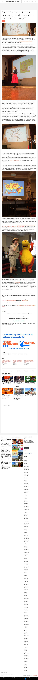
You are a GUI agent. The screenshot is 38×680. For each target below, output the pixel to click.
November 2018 (26, 584)
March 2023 (26, 518)
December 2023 (26, 504)
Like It (12, 370)
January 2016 (26, 636)
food (8, 455)
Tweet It (5, 370)
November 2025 (26, 471)
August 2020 (26, 553)
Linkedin (26, 370)
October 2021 (26, 541)
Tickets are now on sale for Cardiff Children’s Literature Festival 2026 (6, 361)
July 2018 (25, 590)
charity (5, 440)
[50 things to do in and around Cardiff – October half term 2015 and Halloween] (7, 391)
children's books (5, 442)
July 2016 (25, 627)
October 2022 (26, 526)
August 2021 (26, 543)
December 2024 (26, 486)
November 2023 (26, 506)
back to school (3, 439)
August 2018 (26, 589)
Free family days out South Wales (5, 458)
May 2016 (25, 630)
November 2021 (26, 540)
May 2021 (25, 546)
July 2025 (25, 477)
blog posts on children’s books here (16, 302)
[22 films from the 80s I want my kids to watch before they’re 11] (15, 441)
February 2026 (26, 466)
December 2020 (26, 547)
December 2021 (26, 538)
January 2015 (26, 655)
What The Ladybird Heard (14, 160)
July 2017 (25, 609)
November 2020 (26, 549)
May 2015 (25, 649)
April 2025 (25, 481)
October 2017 (26, 604)
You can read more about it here (19, 320)
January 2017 (26, 618)
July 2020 (25, 555)
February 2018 (26, 598)
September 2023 (26, 509)
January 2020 (26, 564)
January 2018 (26, 599)
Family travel (3, 455)
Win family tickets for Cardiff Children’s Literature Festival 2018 (17, 361)
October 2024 (26, 489)
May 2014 (25, 665)
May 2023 (25, 515)
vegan (4, 468)
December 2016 (26, 619)
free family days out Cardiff (8, 457)
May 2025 (25, 480)
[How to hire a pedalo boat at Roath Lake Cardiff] (20, 453)
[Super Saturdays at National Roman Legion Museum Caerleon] (20, 464)
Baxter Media (35, 675)
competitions (2, 445)
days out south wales (6, 446)
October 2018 (26, 586)
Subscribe (26, 448)
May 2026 (25, 461)
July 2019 (25, 572)
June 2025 (25, 478)
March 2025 (26, 483)
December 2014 (26, 656)
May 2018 (25, 593)
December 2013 (26, 667)
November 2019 (26, 567)
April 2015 (25, 650)
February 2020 (26, 563)
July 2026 (25, 458)
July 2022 (25, 529)
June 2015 (25, 647)
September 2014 (26, 661)
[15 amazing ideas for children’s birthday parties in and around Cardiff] (15, 453)
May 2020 (25, 558)
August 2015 (26, 644)
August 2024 (26, 492)
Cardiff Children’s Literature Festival (25, 41)
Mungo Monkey (10, 122)
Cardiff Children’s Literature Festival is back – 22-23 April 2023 (28, 361)
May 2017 (25, 612)
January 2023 (26, 521)
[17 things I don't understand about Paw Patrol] (15, 447)
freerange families (4, 459)
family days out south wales (5, 452)
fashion (7, 455)
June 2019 (25, 573)
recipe (9, 463)
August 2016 (26, 626)
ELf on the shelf (8, 446)
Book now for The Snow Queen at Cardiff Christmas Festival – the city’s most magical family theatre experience (19, 397)
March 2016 (26, 633)
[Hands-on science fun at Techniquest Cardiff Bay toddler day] (7, 379)
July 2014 (25, 664)
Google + (19, 370)
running (2, 466)
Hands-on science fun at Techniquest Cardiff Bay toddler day (6, 384)
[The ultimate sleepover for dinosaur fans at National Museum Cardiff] (30, 379)
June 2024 (25, 495)
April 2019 (25, 576)
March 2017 (26, 615)
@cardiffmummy (25, 300)
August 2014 (26, 662)
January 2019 (26, 581)
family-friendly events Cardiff (5, 447)
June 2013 (25, 669)
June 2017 (25, 610)
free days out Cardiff (6, 456)
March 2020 (26, 561)
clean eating (7, 444)
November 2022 (26, 524)
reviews (8, 465)
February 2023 (26, 520)
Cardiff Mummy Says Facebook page (9, 300)
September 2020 (26, 552)
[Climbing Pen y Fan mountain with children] (15, 459)
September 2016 (26, 624)
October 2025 (26, 472)
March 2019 (26, 578)
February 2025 (26, 484)
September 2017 (26, 606)
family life (8, 454)
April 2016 (25, 632)
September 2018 (26, 587)
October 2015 (26, 641)
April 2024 (25, 498)
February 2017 (26, 616)
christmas (3, 444)
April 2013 (25, 670)
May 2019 (25, 575)
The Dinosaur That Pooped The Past (17, 226)
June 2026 (25, 460)
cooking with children (6, 445)
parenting (5, 463)
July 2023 (25, 512)
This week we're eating (6, 468)
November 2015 (26, 639)
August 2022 (26, 527)
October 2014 (26, 659)
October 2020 (26, 550)
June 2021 (25, 544)
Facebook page (17, 282)
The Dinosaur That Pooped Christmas (23, 225)
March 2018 (26, 596)
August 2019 (26, 570)
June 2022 (25, 530)
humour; (5, 462)
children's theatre (5, 443)
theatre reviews (5, 466)
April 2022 (25, 533)
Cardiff (3, 20)
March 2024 (26, 500)
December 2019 (26, 566)
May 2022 (25, 532)
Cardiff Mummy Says (12, 1)
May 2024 (25, 497)
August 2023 (26, 510)
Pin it (33, 370)
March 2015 (26, 652)
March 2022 (26, 535)
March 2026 (26, 464)
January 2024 (26, 503)
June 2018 (25, 592)
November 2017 (26, 603)
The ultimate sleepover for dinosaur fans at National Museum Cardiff (30, 384)
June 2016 (25, 629)
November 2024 (26, 487)
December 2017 (26, 601)
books (5, 439)
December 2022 (26, 523)
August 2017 (26, 607)
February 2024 (26, 501)
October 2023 (26, 507)
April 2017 (25, 613)
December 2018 (26, 583)
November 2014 (26, 658)
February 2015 (26, 653)
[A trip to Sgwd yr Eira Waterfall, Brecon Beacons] (20, 459)
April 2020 (25, 560)
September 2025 (26, 474)
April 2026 (25, 463)
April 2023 (25, 517)
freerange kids (4, 461)
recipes (2, 465)
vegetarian (6, 468)
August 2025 (26, 475)
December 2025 (26, 469)
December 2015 (26, 638)
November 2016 (26, 621)
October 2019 (26, 569)
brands (9, 439)
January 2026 (26, 467)
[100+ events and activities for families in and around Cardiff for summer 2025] (20, 447)
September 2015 (26, 642)
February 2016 (26, 635)
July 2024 (25, 494)
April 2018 (25, 595)
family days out (6, 449)
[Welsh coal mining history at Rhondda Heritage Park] (30, 391)
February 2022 (26, 537)
